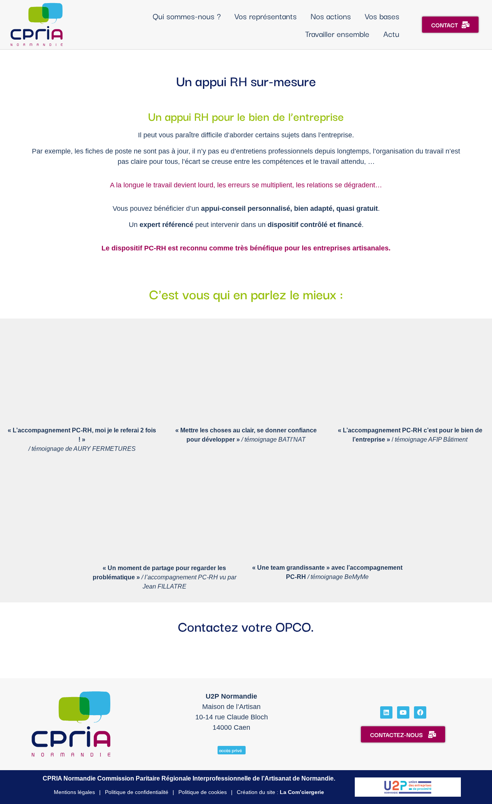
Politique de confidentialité (136, 792)
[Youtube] (403, 712)
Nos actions (331, 16)
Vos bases (382, 16)
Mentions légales (74, 792)
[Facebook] (420, 712)
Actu (391, 33)
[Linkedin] (386, 712)
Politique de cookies (202, 792)
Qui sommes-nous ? (187, 16)
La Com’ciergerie (302, 792)
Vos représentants (265, 16)
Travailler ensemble (337, 33)
